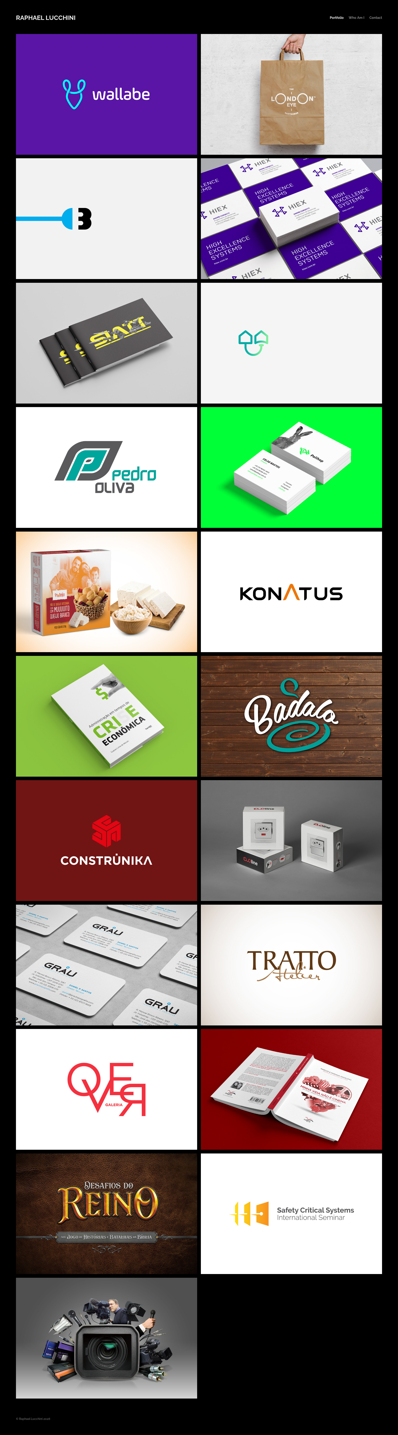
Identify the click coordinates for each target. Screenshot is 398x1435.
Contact (375, 17)
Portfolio (337, 17)
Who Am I (356, 17)
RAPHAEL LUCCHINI (46, 17)
